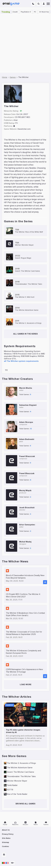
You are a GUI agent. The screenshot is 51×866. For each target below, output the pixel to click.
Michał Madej (25, 542)
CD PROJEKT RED (22, 117)
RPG (6, 370)
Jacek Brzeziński (27, 507)
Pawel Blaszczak (26, 473)
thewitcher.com (24, 129)
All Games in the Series (25, 334)
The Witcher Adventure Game (19, 767)
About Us (6, 830)
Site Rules (6, 838)
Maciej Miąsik (25, 490)
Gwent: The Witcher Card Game (20, 772)
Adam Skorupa (26, 422)
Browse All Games (25, 803)
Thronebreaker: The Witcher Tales (21, 776)
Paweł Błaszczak (27, 456)
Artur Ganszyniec (27, 524)
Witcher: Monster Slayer (17, 781)
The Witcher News (15, 561)
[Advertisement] (25, 43)
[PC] (14, 126)
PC (29, 12)
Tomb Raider (12, 785)
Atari (15, 120)
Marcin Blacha (25, 388)
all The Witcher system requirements (21, 361)
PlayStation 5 (20, 12)
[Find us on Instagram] (4, 855)
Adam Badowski (26, 439)
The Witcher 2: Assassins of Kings (21, 763)
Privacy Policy (7, 834)
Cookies (5, 846)
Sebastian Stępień (28, 405)
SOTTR (10, 789)
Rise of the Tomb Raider (17, 794)
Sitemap (5, 842)
